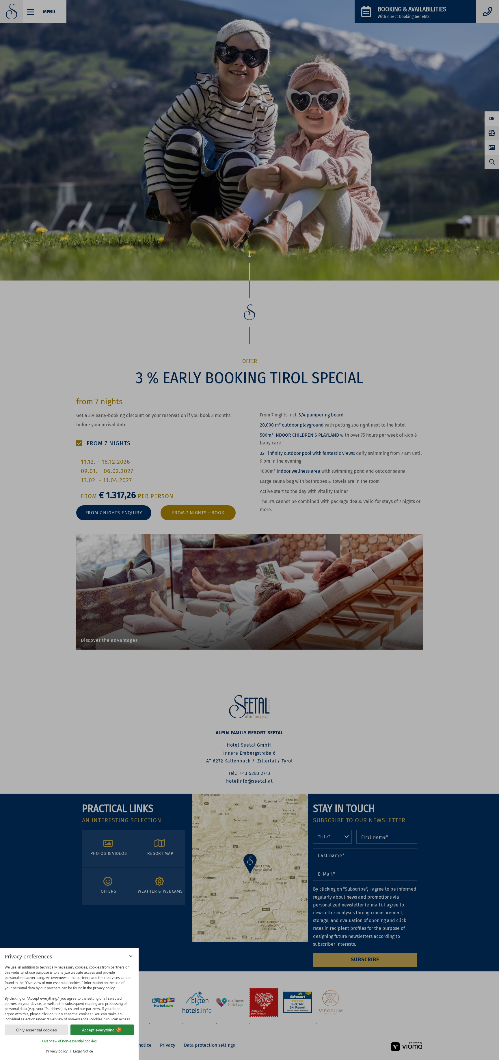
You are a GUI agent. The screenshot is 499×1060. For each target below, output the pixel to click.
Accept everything (98, 1030)
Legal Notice (83, 1051)
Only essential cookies (36, 1030)
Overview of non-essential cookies (69, 1041)
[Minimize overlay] (131, 956)
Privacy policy (57, 1051)
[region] (69, 991)
